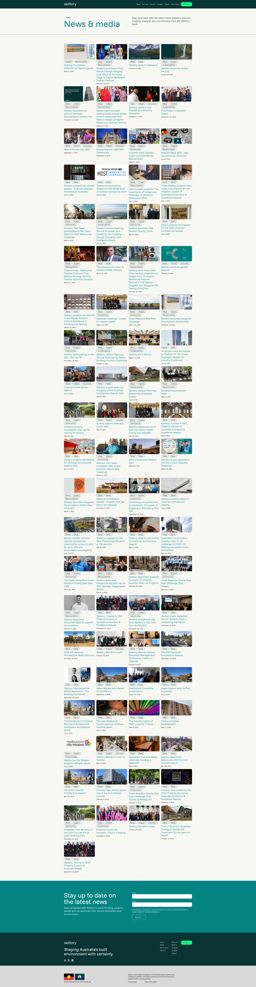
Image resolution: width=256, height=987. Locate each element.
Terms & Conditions (152, 912)
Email (134, 901)
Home (162, 942)
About (138, 4)
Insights (160, 4)
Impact (166, 4)
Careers (163, 950)
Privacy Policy (137, 912)
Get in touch (175, 4)
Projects (175, 948)
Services (145, 4)
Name (134, 893)
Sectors (153, 4)
